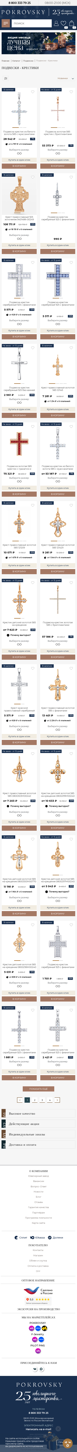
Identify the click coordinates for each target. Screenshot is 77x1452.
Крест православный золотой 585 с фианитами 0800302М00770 (57, 709)
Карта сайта (38, 1223)
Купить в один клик (19, 160)
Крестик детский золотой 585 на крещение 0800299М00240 (58, 794)
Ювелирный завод (38, 1176)
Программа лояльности (38, 1218)
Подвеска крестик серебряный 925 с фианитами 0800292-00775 (57, 966)
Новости (38, 1192)
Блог (38, 1197)
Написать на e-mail (38, 1429)
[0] (63, 23)
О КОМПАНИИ (38, 1171)
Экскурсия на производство (38, 1309)
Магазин (38, 1255)
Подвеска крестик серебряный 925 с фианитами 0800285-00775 (19, 303)
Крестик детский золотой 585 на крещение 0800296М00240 (19, 965)
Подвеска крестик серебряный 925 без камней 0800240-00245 (19, 389)
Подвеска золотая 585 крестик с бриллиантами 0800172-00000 (58, 133)
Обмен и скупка (38, 1260)
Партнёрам (38, 1212)
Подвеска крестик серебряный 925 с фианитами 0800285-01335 (57, 303)
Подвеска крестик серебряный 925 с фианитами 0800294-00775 (57, 1051)
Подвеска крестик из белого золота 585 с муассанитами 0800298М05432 (58, 467)
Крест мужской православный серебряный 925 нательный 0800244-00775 (19, 709)
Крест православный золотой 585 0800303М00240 (19, 794)
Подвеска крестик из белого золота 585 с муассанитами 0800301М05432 (19, 133)
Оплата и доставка (38, 1266)
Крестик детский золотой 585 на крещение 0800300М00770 (19, 880)
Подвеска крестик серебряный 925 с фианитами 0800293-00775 (19, 1051)
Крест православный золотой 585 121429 (57, 546)
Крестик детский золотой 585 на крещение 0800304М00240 (19, 624)
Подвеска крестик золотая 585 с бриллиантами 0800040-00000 (58, 624)
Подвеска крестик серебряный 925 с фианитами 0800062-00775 (57, 218)
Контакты (38, 1250)
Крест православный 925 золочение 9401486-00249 (19, 218)
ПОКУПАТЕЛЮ (38, 1245)
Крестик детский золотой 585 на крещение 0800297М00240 (58, 880)
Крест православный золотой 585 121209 (19, 546)
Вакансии (38, 1181)
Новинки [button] (63, 78)
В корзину (19, 166)
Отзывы (38, 1202)
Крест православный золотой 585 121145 (57, 388)
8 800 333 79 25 (20, 3)
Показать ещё (38, 1089)
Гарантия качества (38, 1207)
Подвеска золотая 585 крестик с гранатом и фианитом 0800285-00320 (19, 467)
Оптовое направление (38, 1280)
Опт (38, 1271)
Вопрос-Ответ (39, 1186)
